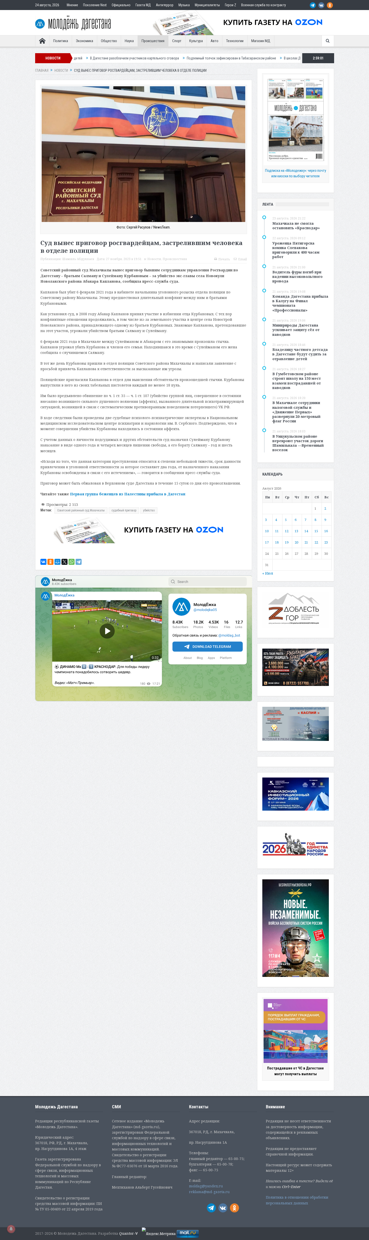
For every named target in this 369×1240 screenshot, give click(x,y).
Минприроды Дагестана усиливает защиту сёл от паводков (296, 330)
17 (267, 542)
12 (286, 531)
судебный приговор (123, 510)
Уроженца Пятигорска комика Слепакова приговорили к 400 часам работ (296, 250)
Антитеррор (164, 5)
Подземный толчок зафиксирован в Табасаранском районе (149, 58)
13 (296, 531)
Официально (121, 5)
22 (316, 542)
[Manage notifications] (11, 1229)
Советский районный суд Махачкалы (81, 510)
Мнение (72, 5)
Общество (109, 41)
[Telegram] (79, 562)
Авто (214, 41)
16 (326, 531)
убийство (149, 510)
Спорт (176, 41)
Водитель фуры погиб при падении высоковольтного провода (297, 276)
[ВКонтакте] (43, 562)
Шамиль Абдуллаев (78, 259)
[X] (65, 562)
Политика (60, 41)
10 (267, 531)
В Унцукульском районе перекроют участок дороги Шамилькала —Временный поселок (298, 443)
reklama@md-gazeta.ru (209, 1191)
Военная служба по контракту (263, 5)
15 (316, 531)
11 (277, 531)
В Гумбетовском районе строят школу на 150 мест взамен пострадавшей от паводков (296, 380)
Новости (154, 259)
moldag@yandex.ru (206, 1186)
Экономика (84, 41)
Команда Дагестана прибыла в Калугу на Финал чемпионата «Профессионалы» (300, 303)
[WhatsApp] (72, 562)
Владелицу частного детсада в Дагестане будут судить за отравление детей (300, 354)
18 (277, 542)
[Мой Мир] (57, 562)
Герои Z (230, 5)
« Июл (267, 573)
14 (306, 531)
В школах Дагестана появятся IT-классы (232, 58)
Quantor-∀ (128, 1233)
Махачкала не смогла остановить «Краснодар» (296, 225)
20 (296, 542)
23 (326, 542)
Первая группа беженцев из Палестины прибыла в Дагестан (127, 494)
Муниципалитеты (207, 5)
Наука (129, 41)
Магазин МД (260, 41)
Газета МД (143, 5)
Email (242, 259)
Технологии (234, 41)
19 (286, 542)
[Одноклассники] (50, 562)
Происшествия (153, 41)
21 (306, 542)
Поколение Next (95, 5)
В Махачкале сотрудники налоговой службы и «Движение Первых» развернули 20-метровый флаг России (296, 411)
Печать (224, 259)
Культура (196, 41)
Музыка (184, 5)
